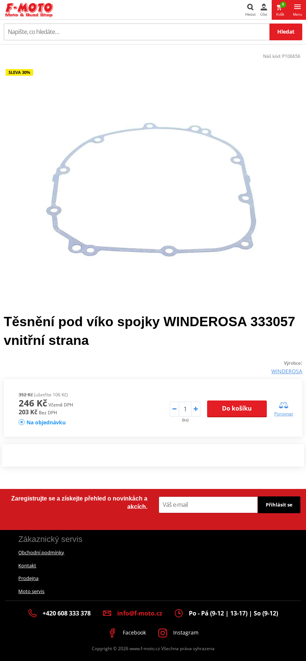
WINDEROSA (286, 371)
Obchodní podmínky (41, 552)
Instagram (185, 632)
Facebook (133, 632)
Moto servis (31, 591)
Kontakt (27, 565)
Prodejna (28, 578)
